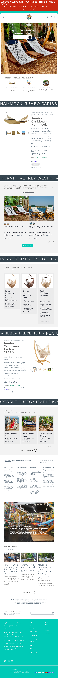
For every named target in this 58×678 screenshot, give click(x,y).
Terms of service (17, 672)
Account (47, 627)
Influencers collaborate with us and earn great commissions (34, 653)
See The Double (26, 441)
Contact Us (32, 628)
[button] (4, 17)
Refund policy (18, 671)
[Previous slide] (42, 71)
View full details (35, 167)
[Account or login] (51, 17)
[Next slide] (51, 71)
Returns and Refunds (32, 644)
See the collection (9, 306)
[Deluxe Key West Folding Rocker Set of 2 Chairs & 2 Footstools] (41, 208)
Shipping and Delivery (33, 640)
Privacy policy (26, 671)
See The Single (9, 441)
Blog (30, 648)
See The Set (43, 441)
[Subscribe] (52, 612)
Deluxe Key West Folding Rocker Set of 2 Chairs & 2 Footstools (41, 227)
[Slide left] (5, 133)
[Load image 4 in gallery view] (23, 133)
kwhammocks (19, 669)
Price (32, 151)
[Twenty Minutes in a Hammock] (35, 560)
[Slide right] (27, 133)
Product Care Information (33, 632)
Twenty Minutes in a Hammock (29, 566)
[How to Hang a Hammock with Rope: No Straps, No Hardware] (17, 560)
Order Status (48, 633)
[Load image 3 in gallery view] (18, 133)
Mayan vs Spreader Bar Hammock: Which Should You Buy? (45, 569)
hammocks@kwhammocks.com (12, 645)
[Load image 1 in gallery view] (8, 133)
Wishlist (47, 630)
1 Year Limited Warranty (33, 636)
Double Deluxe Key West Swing (14, 226)
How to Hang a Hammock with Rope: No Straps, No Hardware (12, 568)
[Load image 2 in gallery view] (13, 133)
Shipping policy (25, 672)
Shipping (33, 157)
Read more (19, 235)
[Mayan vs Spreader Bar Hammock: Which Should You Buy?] (52, 560)
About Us (32, 626)
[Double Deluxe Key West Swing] (16, 208)
